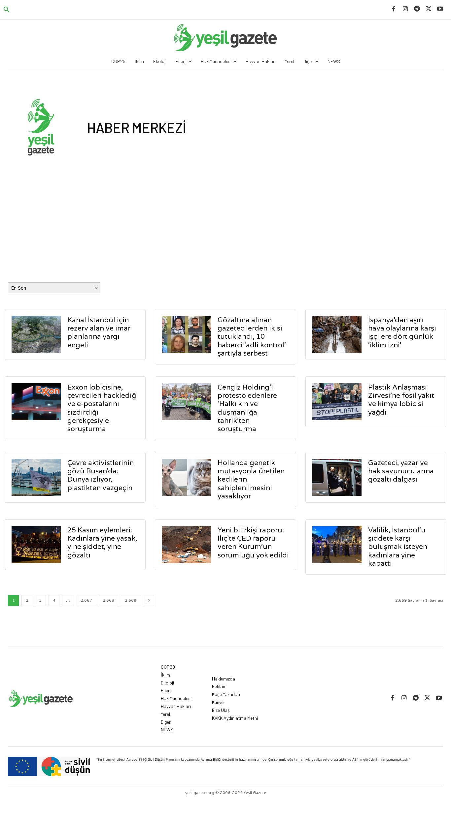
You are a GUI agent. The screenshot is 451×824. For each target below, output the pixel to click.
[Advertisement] (225, 210)
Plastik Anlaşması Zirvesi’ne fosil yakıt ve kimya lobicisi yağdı (401, 400)
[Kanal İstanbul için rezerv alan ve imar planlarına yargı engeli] (36, 334)
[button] (6, 9)
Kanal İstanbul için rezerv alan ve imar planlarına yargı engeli (98, 332)
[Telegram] (417, 9)
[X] (429, 9)
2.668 (108, 600)
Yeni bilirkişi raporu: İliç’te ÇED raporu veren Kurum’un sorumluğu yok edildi (253, 542)
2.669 (130, 600)
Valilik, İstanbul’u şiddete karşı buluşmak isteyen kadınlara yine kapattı (397, 547)
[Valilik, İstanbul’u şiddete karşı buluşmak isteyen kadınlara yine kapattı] (337, 544)
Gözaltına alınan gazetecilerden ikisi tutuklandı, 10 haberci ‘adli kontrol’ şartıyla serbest (252, 337)
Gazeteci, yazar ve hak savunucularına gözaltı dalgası (401, 471)
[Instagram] (405, 9)
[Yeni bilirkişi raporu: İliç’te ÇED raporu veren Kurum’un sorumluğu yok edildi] (186, 544)
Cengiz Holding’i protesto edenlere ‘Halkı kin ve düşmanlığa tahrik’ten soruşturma (247, 408)
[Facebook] (394, 9)
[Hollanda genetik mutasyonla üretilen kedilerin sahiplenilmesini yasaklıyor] (186, 477)
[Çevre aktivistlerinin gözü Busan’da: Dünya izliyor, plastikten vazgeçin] (36, 477)
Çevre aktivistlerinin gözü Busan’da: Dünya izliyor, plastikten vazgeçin (100, 475)
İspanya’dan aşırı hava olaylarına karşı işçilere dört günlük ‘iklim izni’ (402, 332)
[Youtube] (440, 9)
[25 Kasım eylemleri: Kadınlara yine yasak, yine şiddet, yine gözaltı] (36, 544)
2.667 (86, 600)
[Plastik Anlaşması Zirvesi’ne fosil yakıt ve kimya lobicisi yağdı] (337, 401)
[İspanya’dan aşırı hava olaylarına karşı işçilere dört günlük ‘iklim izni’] (337, 334)
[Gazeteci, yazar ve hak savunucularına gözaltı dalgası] (337, 477)
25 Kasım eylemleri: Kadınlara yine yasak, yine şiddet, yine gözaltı (102, 542)
